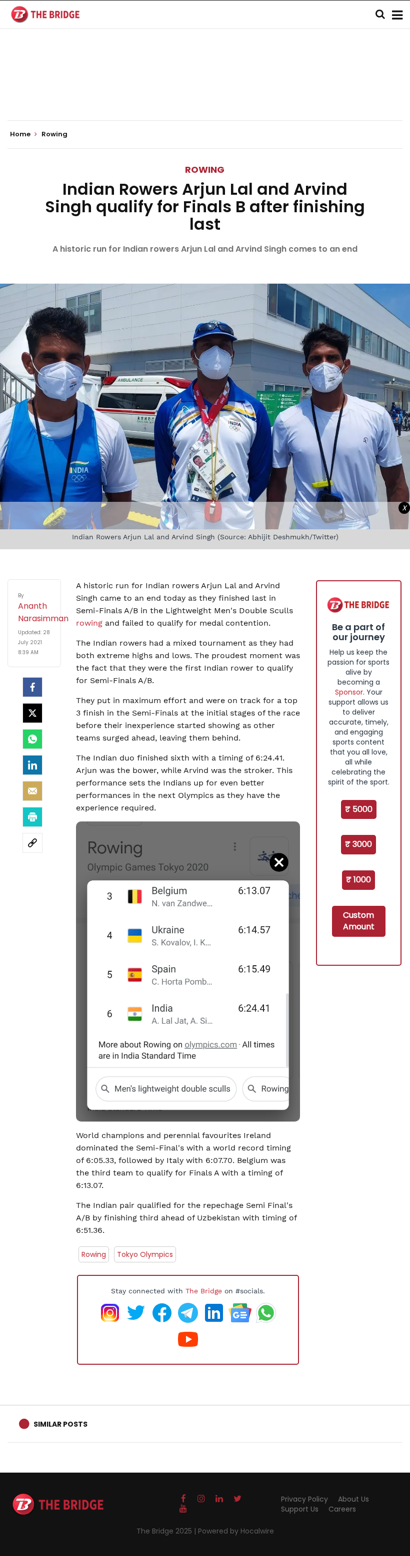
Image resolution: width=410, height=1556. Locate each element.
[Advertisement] (205, 90)
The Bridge (204, 1291)
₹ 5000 (358, 809)
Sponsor (349, 692)
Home (21, 134)
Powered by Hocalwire (236, 1531)
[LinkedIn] (32, 765)
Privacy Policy (304, 1499)
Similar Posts (61, 1424)
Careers (342, 1509)
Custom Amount (358, 920)
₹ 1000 (358, 879)
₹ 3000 (358, 844)
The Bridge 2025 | (167, 1531)
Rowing (204, 169)
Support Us (299, 1509)
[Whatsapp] (32, 739)
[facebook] (32, 687)
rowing (89, 623)
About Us (353, 1499)
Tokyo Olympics (145, 1254)
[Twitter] (32, 713)
